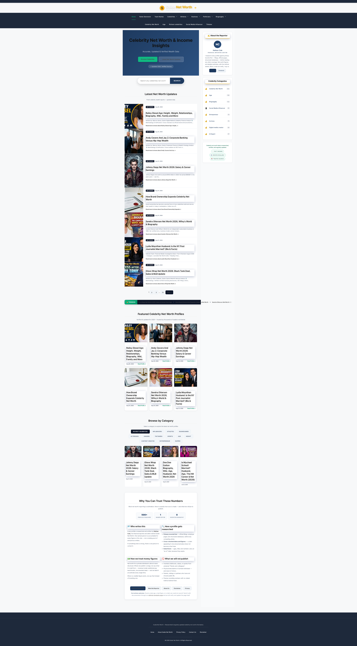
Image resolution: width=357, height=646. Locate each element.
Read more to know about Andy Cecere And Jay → (161, 150)
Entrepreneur (165, 441)
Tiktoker (209, 24)
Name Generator (145, 17)
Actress (211, 121)
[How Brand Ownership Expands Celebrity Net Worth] (134, 200)
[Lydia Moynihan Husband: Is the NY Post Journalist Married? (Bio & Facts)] (134, 249)
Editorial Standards (138, 588)
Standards (221, 70)
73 (163, 292)
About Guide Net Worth (165, 632)
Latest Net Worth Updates (171, 59)
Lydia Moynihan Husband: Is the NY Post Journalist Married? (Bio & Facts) (222, 302)
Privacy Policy (180, 632)
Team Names (159, 17)
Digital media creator (216, 127)
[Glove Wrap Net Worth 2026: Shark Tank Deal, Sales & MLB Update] (134, 274)
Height (188, 436)
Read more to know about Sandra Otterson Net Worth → (162, 234)
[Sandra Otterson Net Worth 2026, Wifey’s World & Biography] (134, 224)
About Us (166, 588)
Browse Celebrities (147, 59)
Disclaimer (177, 588)
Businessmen (184, 431)
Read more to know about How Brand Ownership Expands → (163, 209)
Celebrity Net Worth (152, 24)
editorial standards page (155, 595)
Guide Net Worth (175, 640)
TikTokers (158, 436)
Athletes (183, 17)
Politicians (206, 17)
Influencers (157, 431)
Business (195, 17)
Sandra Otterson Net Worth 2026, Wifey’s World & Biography (177, 302)
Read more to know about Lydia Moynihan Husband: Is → (162, 259)
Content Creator (148, 441)
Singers (147, 436)
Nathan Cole (217, 50)
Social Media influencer (194, 24)
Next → (169, 292)
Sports (170, 436)
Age (164, 24)
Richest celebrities (175, 24)
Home (134, 17)
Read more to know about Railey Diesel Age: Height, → (162, 125)
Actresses (135, 436)
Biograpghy (220, 17)
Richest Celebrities (140, 431)
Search (177, 81)
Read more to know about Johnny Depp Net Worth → (161, 180)
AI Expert (212, 134)
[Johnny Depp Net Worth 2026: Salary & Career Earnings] (134, 171)
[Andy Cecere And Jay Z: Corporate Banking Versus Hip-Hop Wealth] (134, 141)
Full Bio (213, 70)
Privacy (187, 588)
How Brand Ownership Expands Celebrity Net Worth (137, 302)
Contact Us (192, 632)
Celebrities (171, 17)
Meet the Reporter (153, 588)
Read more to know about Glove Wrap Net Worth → (161, 283)
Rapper (177, 441)
